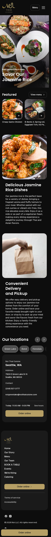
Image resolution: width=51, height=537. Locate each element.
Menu (35, 7)
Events (7, 468)
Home (7, 448)
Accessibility (10, 502)
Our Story (9, 452)
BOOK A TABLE (12, 464)
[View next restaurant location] (44, 339)
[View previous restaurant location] (37, 339)
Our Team (9, 460)
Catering (8, 477)
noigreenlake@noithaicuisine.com (21, 395)
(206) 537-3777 (12, 389)
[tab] (10, 349)
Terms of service (12, 497)
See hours (39, 405)
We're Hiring (10, 472)
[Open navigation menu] (43, 7)
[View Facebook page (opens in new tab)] (6, 516)
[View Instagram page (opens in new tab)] (10, 516)
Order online (24, 413)
